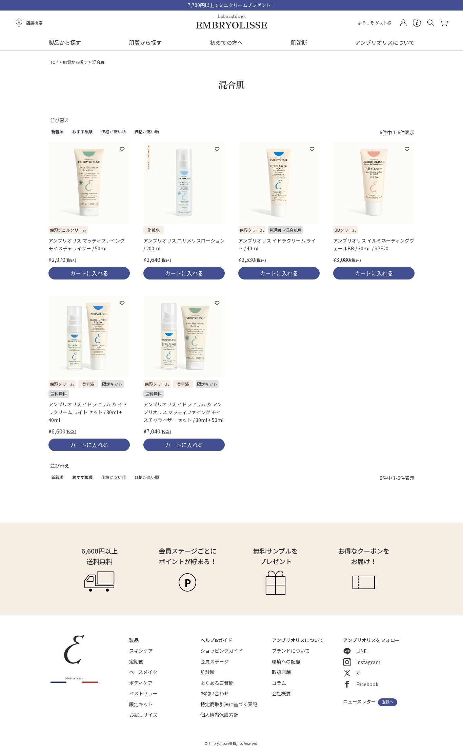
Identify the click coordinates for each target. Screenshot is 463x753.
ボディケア (141, 682)
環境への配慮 (286, 661)
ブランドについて (291, 650)
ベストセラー (143, 693)
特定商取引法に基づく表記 (228, 704)
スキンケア (141, 650)
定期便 (136, 661)
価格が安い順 (113, 131)
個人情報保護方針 (219, 714)
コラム (279, 682)
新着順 (57, 131)
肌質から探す (75, 62)
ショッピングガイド (221, 650)
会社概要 (281, 693)
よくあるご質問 (217, 682)
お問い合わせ (214, 693)
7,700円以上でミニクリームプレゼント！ (232, 5)
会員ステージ (214, 661)
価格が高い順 (147, 131)
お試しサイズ (143, 714)
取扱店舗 (281, 672)
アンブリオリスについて (385, 42)
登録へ (387, 702)
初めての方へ (226, 42)
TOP (54, 62)
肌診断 (299, 42)
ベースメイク (143, 672)
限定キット (141, 704)
